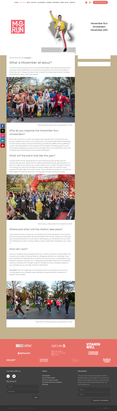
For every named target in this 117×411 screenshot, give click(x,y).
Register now (100, 2)
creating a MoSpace (49, 254)
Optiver (58, 345)
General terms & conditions (52, 382)
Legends (49, 2)
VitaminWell (93, 345)
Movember (13, 68)
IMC (24, 345)
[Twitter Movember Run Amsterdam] (14, 377)
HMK (58, 353)
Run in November (48, 378)
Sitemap (45, 384)
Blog (66, 2)
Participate (46, 376)
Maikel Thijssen (11, 360)
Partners (56, 2)
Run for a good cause (50, 380)
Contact (72, 2)
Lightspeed (24, 353)
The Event (22, 2)
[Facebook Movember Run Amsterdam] (8, 377)
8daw (75, 360)
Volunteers (41, 2)
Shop (28, 2)
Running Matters (44, 360)
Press (62, 2)
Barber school (107, 360)
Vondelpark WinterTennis (93, 353)
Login (36, 397)
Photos (33, 2)
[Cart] (86, 2)
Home (16, 2)
